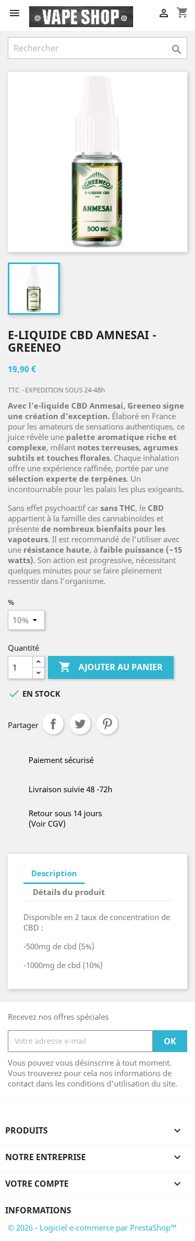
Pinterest (107, 723)
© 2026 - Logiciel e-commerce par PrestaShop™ (92, 1227)
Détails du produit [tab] (69, 892)
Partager (53, 723)
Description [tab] (54, 873)
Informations (38, 1210)
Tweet (80, 723)
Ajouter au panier (111, 667)
